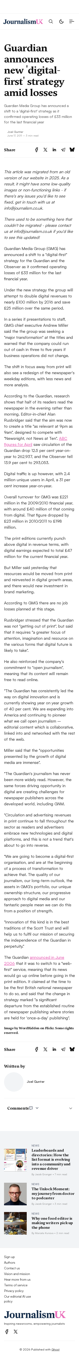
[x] (15, 1331)
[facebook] (7, 1331)
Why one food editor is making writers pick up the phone (52, 1223)
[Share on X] (45, 149)
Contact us (12, 1268)
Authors (9, 1262)
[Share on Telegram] (63, 149)
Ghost (55, 1349)
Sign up (9, 1257)
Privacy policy (14, 1291)
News (35, 1145)
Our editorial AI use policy (17, 1298)
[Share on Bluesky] (72, 150)
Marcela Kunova (44, 1233)
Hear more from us (17, 1279)
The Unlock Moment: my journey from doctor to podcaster (53, 1193)
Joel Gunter (15, 131)
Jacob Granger (43, 1174)
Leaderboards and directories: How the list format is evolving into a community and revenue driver (51, 1159)
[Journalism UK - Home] (23, 21)
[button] (50, 21)
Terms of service (16, 1285)
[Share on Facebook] (36, 149)
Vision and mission (17, 1274)
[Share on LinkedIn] (54, 149)
